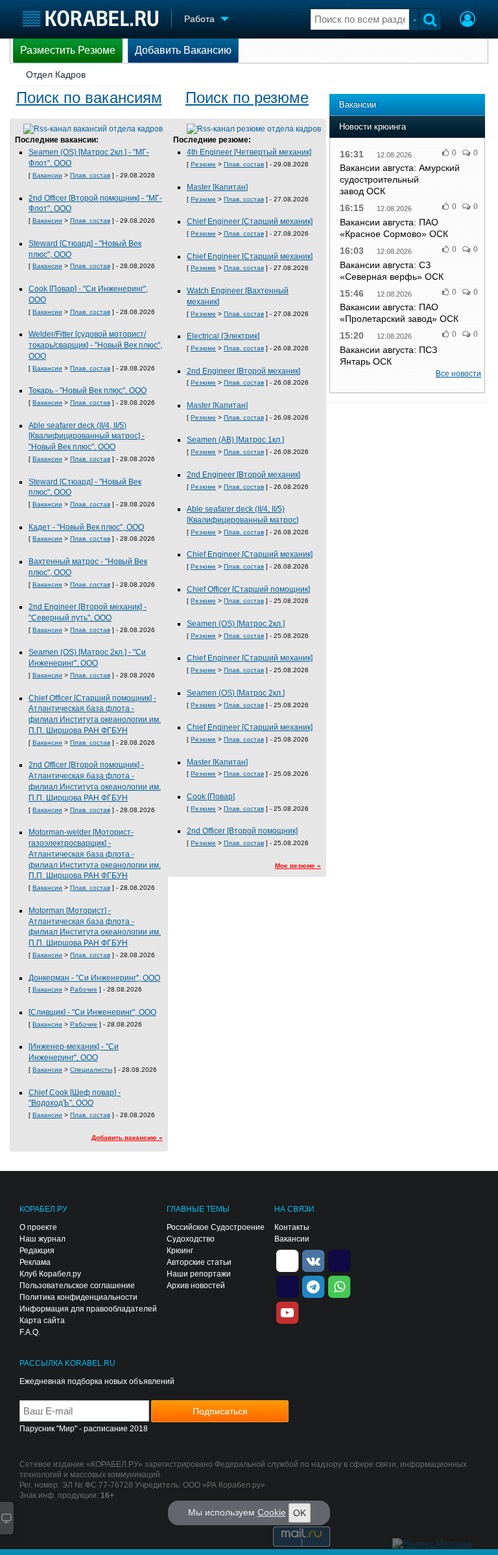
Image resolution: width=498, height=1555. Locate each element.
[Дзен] (287, 1260)
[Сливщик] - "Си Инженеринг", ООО (92, 1012)
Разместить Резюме (67, 50)
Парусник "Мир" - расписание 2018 (83, 1428)
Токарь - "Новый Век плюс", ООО (88, 390)
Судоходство (191, 1238)
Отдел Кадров (56, 74)
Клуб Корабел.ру (50, 1273)
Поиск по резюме (247, 97)
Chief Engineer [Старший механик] (250, 221)
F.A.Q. (29, 1332)
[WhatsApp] (339, 1285)
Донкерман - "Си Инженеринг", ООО (94, 977)
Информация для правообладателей (88, 1308)
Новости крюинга (372, 126)
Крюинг (180, 1250)
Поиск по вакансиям (89, 97)
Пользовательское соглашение (77, 1285)
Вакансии (47, 175)
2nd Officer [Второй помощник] (242, 830)
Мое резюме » (298, 865)
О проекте (38, 1227)
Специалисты (91, 1069)
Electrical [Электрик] (223, 336)
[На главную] (90, 18)
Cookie (271, 1512)
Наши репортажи (199, 1273)
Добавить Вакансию (183, 50)
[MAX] (287, 1285)
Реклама (35, 1262)
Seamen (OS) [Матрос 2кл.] (236, 623)
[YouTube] (287, 1311)
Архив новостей (196, 1285)
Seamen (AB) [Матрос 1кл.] (235, 439)
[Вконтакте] (313, 1260)
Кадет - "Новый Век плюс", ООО (86, 527)
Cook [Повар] (211, 796)
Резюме (203, 164)
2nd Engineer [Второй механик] (243, 371)
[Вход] (467, 20)
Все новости (458, 373)
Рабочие (83, 989)
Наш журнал (42, 1238)
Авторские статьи (199, 1262)
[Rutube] (339, 1260)
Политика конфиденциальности (78, 1297)
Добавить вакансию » (127, 1137)
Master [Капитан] (217, 187)
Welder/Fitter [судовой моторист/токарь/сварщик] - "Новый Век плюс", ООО (95, 345)
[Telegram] (313, 1285)
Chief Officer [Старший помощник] (248, 589)
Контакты (291, 1227)
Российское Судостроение (216, 1227)
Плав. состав (90, 175)
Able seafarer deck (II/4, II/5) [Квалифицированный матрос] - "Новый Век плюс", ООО (87, 436)
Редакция (36, 1250)
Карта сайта (42, 1320)
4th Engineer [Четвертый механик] (249, 152)
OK (299, 1513)
